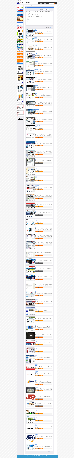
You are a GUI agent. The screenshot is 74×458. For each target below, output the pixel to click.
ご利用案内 (41, 3)
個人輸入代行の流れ (20, 54)
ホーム (25, 5)
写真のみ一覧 (51, 27)
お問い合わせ (45, 3)
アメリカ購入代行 (31, 455)
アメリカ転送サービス (36, 455)
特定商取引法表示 (20, 51)
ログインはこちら (20, 25)
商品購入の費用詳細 (20, 57)
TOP (27, 455)
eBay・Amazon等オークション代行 (43, 455)
